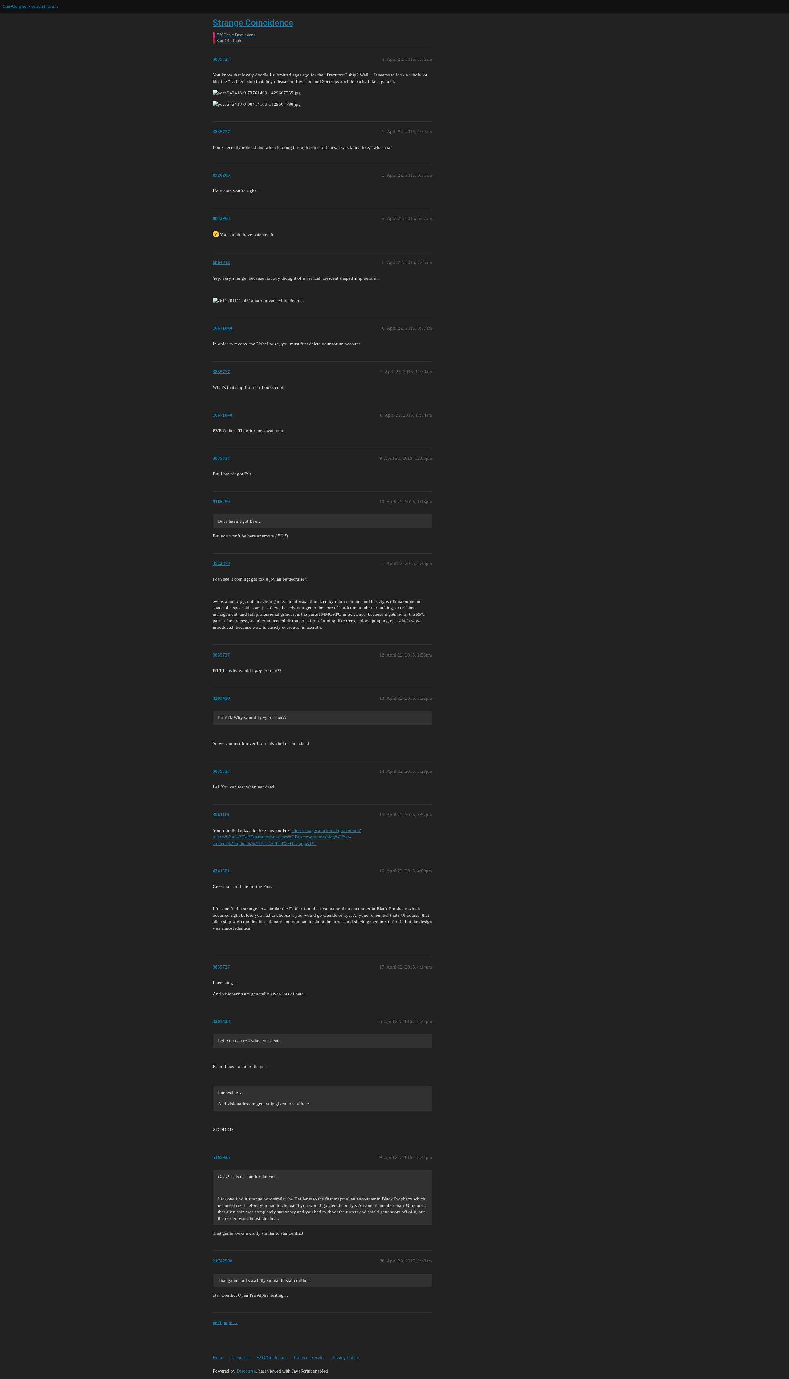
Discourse (246, 1371)
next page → (225, 1322)
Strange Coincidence (253, 23)
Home (218, 1357)
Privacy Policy (345, 1357)
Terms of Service (309, 1357)
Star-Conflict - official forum (30, 6)
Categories (240, 1357)
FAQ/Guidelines (271, 1357)
